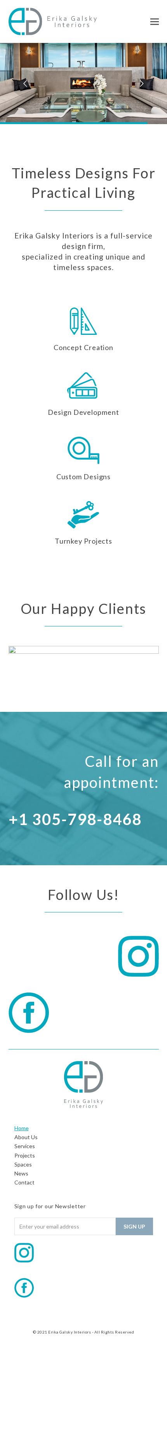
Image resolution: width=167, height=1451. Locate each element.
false (18, 669)
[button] (154, 21)
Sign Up (134, 1226)
